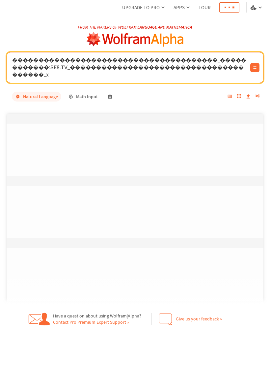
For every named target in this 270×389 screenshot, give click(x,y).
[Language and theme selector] (256, 7)
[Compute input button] (254, 67)
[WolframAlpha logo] (135, 39)
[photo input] (110, 96)
